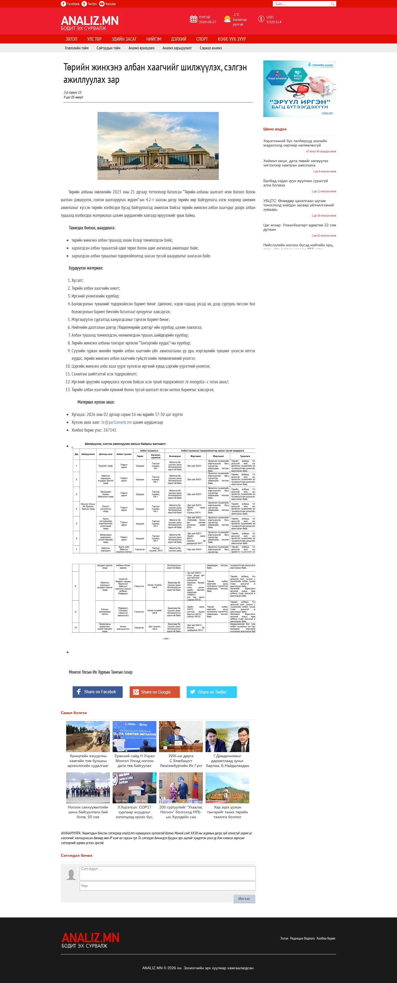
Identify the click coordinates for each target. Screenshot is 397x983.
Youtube (110, 3)
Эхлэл (284, 938)
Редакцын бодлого (302, 938)
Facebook (72, 3)
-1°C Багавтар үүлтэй (240, 19)
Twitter (92, 3)
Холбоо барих (326, 938)
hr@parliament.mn (117, 422)
